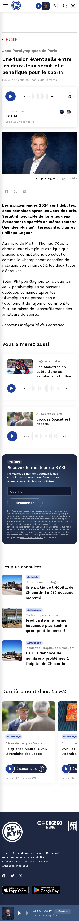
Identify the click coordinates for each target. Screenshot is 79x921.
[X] (20, 876)
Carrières (42, 861)
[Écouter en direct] (38, 6)
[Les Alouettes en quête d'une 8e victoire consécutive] (20, 366)
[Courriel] (24, 191)
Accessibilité (36, 857)
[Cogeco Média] (49, 827)
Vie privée (37, 853)
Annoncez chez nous (15, 865)
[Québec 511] (72, 830)
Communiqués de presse (18, 861)
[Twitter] (15, 191)
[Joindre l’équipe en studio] (54, 6)
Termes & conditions (15, 853)
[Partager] (70, 96)
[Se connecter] (73, 6)
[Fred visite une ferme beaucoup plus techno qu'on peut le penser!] (12, 618)
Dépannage (53, 853)
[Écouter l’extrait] (10, 96)
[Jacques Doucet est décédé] (20, 419)
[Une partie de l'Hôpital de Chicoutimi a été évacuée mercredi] (12, 585)
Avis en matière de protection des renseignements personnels (31, 525)
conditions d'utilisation (31, 537)
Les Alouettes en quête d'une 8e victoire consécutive (53, 371)
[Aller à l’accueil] (16, 9)
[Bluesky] (12, 876)
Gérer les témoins (13, 857)
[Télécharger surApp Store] (15, 890)
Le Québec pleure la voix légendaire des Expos (26, 751)
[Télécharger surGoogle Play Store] (46, 890)
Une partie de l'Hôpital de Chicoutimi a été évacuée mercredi (50, 592)
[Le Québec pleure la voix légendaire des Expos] (28, 716)
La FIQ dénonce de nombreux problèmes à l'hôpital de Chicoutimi (47, 658)
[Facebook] (6, 191)
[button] (19, 913)
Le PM (11, 116)
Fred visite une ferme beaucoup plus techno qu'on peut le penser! (46, 625)
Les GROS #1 (42, 911)
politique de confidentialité (52, 534)
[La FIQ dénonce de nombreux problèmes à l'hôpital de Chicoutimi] (12, 650)
